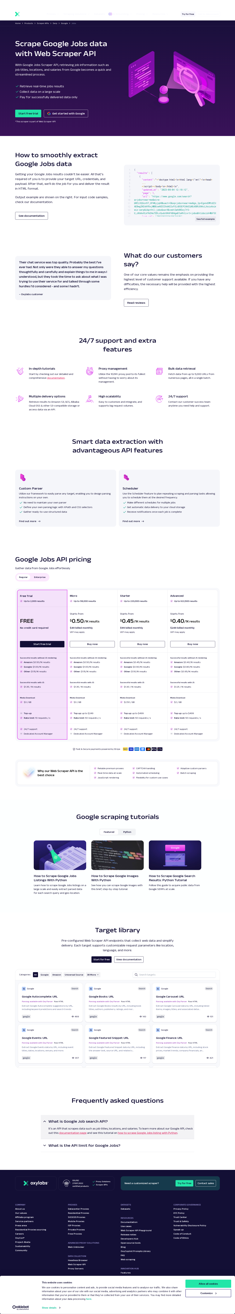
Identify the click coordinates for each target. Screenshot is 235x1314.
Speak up (178, 1229)
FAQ (123, 1255)
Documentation (129, 1222)
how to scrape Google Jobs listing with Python (147, 1132)
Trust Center (180, 1217)
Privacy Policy (180, 1209)
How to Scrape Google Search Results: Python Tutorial (172, 878)
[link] (50, 1002)
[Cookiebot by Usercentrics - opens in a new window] (21, 1307)
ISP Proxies (74, 1225)
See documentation (32, 215)
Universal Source (74, 974)
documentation (56, 378)
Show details (49, 1307)
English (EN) (199, 4)
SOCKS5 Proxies (76, 1217)
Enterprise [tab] (40, 577)
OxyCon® (19, 1238)
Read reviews (136, 302)
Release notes (128, 1234)
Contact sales (206, 1183)
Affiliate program (24, 1217)
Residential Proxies (78, 1213)
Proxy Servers (75, 1268)
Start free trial (28, 113)
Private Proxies (76, 1229)
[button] (25, 4)
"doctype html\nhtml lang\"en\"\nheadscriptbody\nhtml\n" (175, 199)
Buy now (92, 644)
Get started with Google (68, 113)
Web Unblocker (76, 1247)
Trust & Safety (181, 1221)
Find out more (27, 521)
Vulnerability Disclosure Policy (189, 1225)
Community (21, 1250)
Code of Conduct (182, 1234)
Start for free (101, 959)
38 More (91, 974)
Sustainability (22, 1246)
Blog (123, 1247)
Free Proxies (75, 1234)
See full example (205, 219)
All (35, 974)
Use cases (126, 1226)
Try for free (188, 14)
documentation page (72, 1132)
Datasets (125, 1209)
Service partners (24, 1221)
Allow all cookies (208, 1283)
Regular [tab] (23, 577)
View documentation (128, 959)
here (88, 1299)
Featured (109, 832)
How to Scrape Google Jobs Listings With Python (55, 878)
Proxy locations (23, 4)
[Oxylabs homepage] (27, 14)
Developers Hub (129, 1239)
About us (20, 1209)
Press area (21, 1225)
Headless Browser (78, 1260)
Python (127, 832)
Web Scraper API (77, 1264)
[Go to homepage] (36, 1183)
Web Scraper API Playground (136, 1230)
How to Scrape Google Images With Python (114, 878)
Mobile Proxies (76, 1221)
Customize (206, 1293)
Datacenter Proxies (78, 1209)
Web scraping (128, 1259)
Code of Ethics (181, 1238)
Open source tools (131, 1243)
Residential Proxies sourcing (30, 1229)
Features (126, 1273)
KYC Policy (178, 1213)
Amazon (56, 974)
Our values (21, 1213)
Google (45, 974)
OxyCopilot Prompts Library (136, 1251)
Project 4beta (22, 1242)
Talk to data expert (208, 14)
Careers (19, 1234)
